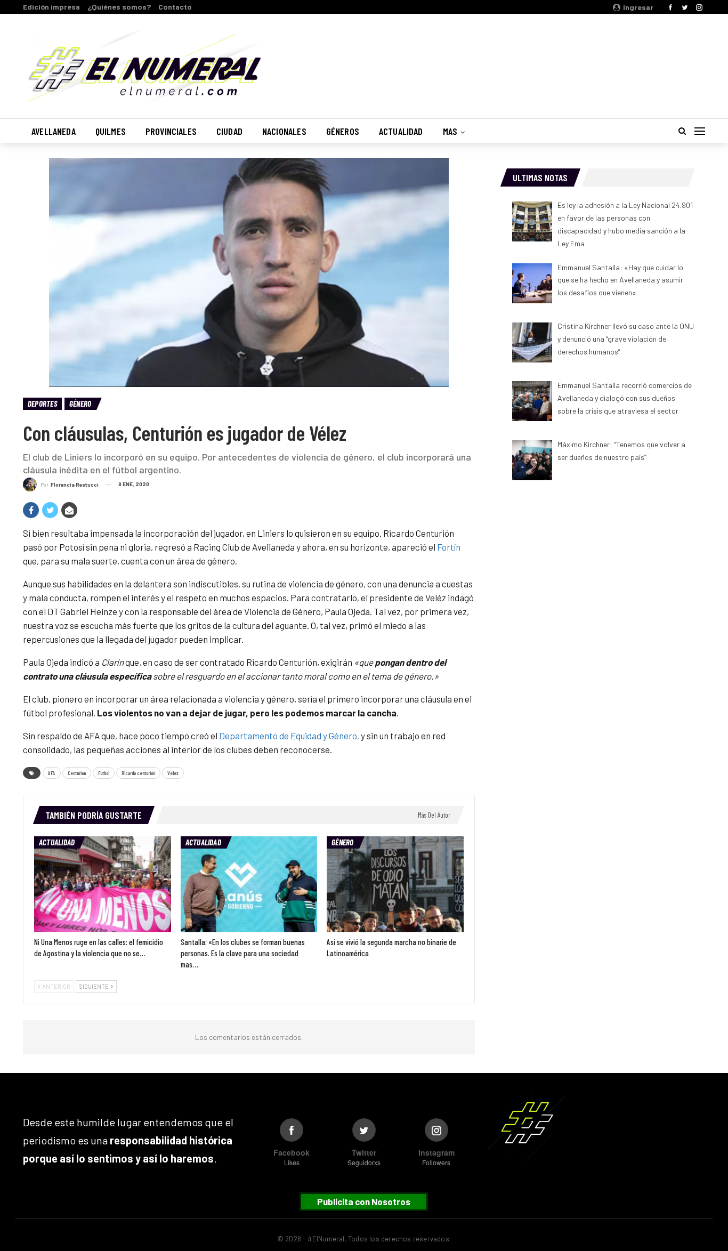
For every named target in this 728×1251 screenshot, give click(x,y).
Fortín (448, 547)
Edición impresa (51, 6)
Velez (173, 773)
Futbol (103, 773)
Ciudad (229, 131)
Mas (450, 131)
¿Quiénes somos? (119, 6)
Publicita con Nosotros (363, 1201)
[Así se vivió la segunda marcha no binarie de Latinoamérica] (395, 884)
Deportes (42, 403)
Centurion (77, 773)
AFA (51, 773)
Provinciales (171, 131)
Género (80, 403)
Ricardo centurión (138, 773)
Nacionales (284, 131)
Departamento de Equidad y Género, (288, 735)
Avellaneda (53, 131)
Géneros (342, 131)
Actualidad (401, 131)
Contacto (175, 6)
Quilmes (110, 131)
